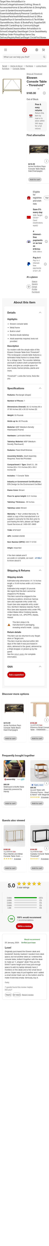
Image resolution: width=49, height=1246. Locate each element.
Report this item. (38, 558)
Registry (11, 37)
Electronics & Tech (29, 19)
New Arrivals (28, 28)
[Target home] (24, 49)
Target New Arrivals (9, 1)
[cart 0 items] (43, 50)
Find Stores (41, 37)
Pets (11, 16)
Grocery (18, 10)
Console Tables (19, 68)
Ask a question (16, 674)
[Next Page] (46, 161)
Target (4, 66)
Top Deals (18, 31)
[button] (33, 89)
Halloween (19, 4)
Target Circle (30, 37)
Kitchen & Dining (33, 7)
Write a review (24, 926)
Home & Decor (18, 7)
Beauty (18, 13)
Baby (12, 13)
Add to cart (35, 179)
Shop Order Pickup (11, 34)
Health (16, 16)
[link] (33, 89)
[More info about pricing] (44, 93)
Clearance (17, 28)
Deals (9, 28)
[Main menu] (5, 50)
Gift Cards (10, 25)
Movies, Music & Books (17, 22)
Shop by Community (24, 25)
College (10, 4)
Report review (28, 995)
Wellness (23, 16)
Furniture (29, 66)
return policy (19, 654)
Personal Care (27, 13)
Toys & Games (14, 19)
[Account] (37, 50)
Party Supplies (35, 22)
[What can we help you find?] (24, 57)
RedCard (19, 37)
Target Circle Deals (31, 31)
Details (36, 627)
